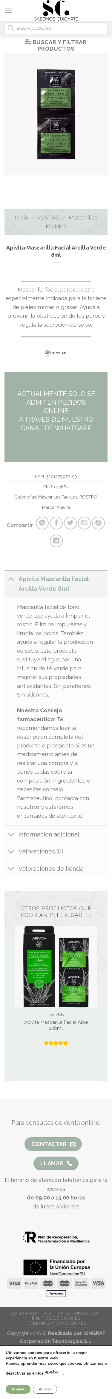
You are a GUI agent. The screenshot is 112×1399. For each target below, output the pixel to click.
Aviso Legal (25, 1313)
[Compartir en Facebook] (56, 523)
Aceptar (18, 1389)
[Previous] (44, 182)
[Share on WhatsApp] (42, 523)
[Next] (63, 182)
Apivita (63, 507)
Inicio (21, 217)
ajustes (52, 1371)
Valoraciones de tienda (51, 868)
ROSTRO (48, 217)
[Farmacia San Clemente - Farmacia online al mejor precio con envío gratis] (56, 10)
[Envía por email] (84, 523)
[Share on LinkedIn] (56, 541)
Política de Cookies (56, 1318)
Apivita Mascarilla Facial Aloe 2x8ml (56, 1025)
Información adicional (49, 834)
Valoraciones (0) (41, 851)
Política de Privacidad (71, 1313)
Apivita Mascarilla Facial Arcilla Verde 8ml (54, 583)
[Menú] (8, 10)
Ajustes (45, 1389)
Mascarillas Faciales (57, 496)
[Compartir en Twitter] (70, 523)
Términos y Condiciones (57, 1323)
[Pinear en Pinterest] (98, 523)
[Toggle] (11, 578)
